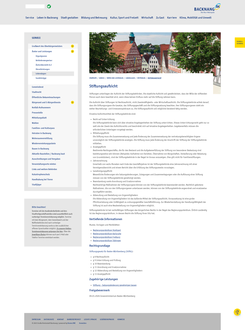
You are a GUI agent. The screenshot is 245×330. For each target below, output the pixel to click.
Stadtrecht (36, 92)
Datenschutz (49, 319)
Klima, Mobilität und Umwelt (195, 17)
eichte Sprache (90, 319)
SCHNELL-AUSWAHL (240, 43)
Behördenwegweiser (44, 60)
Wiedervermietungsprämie (44, 143)
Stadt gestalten (69, 17)
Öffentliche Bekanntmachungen (46, 97)
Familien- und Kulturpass (43, 128)
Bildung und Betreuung (94, 17)
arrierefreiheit (74, 319)
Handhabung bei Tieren (42, 179)
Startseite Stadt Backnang (207, 9)
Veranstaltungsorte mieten (44, 164)
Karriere (172, 17)
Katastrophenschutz (41, 174)
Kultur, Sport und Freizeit (124, 17)
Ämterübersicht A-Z (44, 65)
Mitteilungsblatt (39, 117)
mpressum (36, 319)
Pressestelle (37, 112)
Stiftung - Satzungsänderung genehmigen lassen (115, 285)
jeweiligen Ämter (39, 234)
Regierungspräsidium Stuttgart (107, 230)
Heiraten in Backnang (41, 133)
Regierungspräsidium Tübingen (107, 240)
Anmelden (82, 323)
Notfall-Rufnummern (41, 107)
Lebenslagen (41, 73)
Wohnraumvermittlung (42, 138)
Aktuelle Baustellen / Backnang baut (48, 153)
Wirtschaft (147, 17)
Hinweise (121, 319)
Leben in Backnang (47, 17)
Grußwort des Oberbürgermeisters (47, 46)
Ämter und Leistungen (42, 51)
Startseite (93, 78)
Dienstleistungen (43, 69)
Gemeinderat (37, 87)
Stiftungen (141, 78)
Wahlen (35, 123)
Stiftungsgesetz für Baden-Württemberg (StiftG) (111, 251)
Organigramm (41, 56)
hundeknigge (41, 78)
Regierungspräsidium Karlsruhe (107, 233)
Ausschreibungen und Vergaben (46, 159)
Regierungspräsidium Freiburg (106, 237)
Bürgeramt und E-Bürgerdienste (46, 102)
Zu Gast (160, 17)
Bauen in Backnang (40, 148)
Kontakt (60, 319)
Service (30, 17)
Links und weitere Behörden (44, 169)
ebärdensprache (107, 319)
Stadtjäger (36, 184)
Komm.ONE (72, 323)
